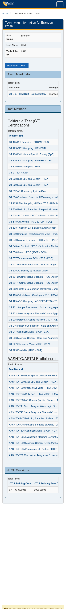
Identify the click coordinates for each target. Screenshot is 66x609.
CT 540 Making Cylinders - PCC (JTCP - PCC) (33, 239)
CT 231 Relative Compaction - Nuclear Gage (32, 264)
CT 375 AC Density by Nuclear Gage (28, 270)
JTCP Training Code (20, 483)
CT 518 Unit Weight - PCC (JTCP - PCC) (30, 221)
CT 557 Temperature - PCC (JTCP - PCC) (31, 258)
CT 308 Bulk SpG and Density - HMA (28, 178)
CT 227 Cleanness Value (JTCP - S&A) (29, 344)
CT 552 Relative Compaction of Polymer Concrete (35, 288)
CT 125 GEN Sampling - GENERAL (28, 148)
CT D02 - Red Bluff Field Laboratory (27, 93)
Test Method (16, 135)
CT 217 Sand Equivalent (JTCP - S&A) (29, 331)
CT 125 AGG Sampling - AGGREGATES (30, 160)
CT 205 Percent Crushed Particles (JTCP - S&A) (34, 319)
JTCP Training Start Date (48, 483)
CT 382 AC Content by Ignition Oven (28, 191)
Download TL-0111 (16, 65)
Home (5, 13)
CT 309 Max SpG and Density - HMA (28, 184)
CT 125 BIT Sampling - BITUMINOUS (29, 142)
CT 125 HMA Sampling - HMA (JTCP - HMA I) (33, 203)
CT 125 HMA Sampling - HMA (25, 166)
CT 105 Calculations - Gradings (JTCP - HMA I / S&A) (37, 295)
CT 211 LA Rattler (18, 172)
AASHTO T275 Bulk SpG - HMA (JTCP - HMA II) (35, 394)
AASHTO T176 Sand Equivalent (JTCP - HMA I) (34, 430)
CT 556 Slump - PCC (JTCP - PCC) (28, 252)
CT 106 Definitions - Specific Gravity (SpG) (31, 154)
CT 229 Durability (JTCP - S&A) (25, 350)
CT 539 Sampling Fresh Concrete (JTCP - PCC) (34, 233)
